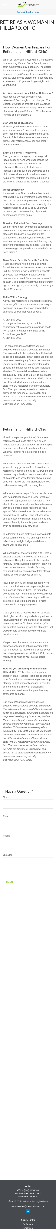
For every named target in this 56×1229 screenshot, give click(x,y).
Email (6, 816)
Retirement (28, 1224)
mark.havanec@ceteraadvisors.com (28, 1206)
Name (6, 797)
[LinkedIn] (28, 1211)
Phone (6, 835)
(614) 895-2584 (31, 1190)
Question (8, 855)
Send (9, 882)
